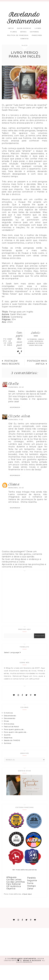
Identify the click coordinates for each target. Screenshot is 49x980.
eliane (14, 484)
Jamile (41, 339)
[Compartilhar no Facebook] (21, 351)
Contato (25, 38)
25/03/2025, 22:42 (16, 387)
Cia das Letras (13, 879)
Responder (15, 407)
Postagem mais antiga (37, 362)
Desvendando (10, 716)
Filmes (13, 32)
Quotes (7, 735)
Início (11, 28)
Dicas (6, 721)
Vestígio (31, 886)
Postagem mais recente (11, 362)
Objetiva (10, 888)
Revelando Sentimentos (24, 18)
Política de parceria (17, 35)
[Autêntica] (16, 847)
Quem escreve (24, 28)
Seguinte (32, 880)
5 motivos (8, 713)
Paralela (31, 878)
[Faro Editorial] (16, 828)
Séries (23, 32)
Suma (30, 883)
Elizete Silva (19, 416)
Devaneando (9, 718)
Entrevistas (9, 724)
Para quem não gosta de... (16, 732)
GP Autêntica (13, 886)
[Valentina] (16, 864)
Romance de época (35, 343)
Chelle (13, 384)
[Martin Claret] (32, 864)
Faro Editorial (13, 884)
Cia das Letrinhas (15, 882)
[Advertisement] (24, 596)
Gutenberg (32, 339)
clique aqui (27, 894)
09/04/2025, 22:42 (16, 487)
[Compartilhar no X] (18, 351)
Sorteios (7, 743)
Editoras (34, 32)
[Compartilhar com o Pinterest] (19, 353)
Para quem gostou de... (14, 729)
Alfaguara (11, 877)
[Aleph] (33, 847)
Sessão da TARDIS (12, 740)
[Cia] (34, 828)
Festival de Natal (11, 727)
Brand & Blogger (32, 960)
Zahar (30, 888)
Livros (38, 28)
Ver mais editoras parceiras (24, 870)
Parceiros (37, 35)
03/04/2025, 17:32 (15, 419)
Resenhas (39, 341)
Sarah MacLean (35, 345)
